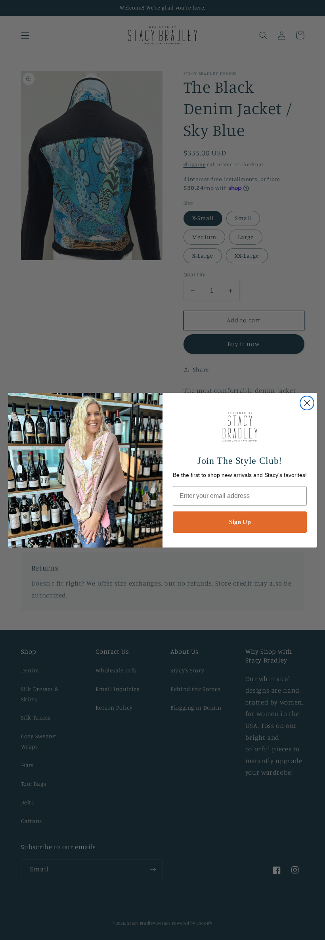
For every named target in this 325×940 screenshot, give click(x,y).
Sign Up (240, 522)
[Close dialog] (307, 403)
